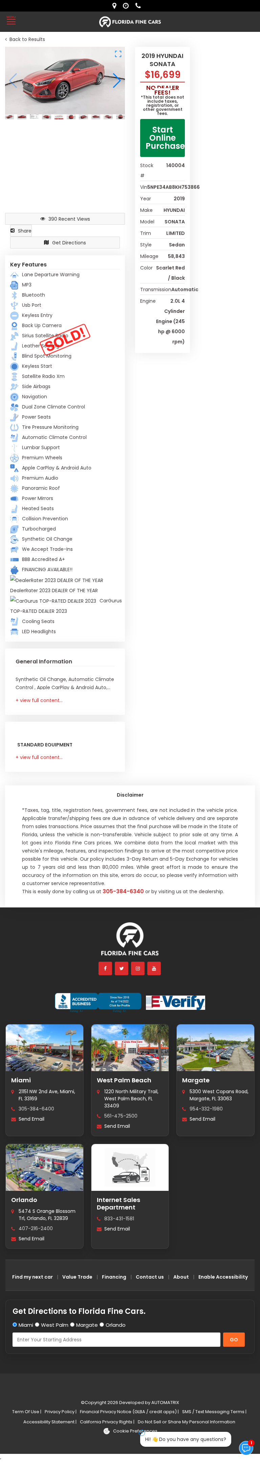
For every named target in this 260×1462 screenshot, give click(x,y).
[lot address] (116, 6)
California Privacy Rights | (107, 1422)
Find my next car (32, 1277)
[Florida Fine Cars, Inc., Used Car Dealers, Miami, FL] (98, 1003)
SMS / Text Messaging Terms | (214, 1411)
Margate (196, 1080)
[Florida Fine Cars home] (130, 942)
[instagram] (138, 968)
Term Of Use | (26, 1411)
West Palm (54, 1324)
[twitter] (122, 968)
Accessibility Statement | (50, 1422)
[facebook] (106, 968)
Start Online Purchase (165, 138)
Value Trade (77, 1277)
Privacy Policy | (61, 1411)
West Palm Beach (124, 1080)
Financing (114, 1277)
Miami (21, 1080)
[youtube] (154, 968)
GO (234, 1339)
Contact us (150, 1277)
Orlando (24, 1200)
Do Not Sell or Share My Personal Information (186, 1422)
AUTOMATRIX (164, 1402)
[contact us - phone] (139, 6)
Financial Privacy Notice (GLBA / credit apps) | (129, 1411)
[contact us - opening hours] (127, 6)
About (181, 1277)
